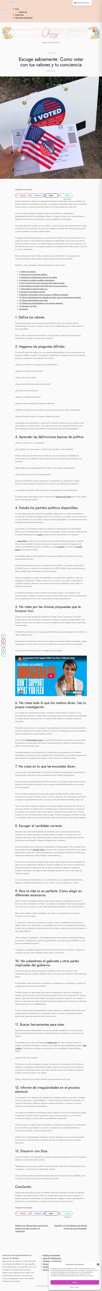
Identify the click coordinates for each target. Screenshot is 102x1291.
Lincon (39, 534)
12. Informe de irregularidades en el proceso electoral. (41, 303)
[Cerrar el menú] (13, 3)
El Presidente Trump (34, 740)
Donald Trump (38, 849)
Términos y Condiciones (52, 1261)
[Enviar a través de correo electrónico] (3, 654)
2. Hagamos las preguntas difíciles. (33, 274)
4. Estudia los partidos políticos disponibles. (37, 280)
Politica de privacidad (51, 1255)
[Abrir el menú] (4, 11)
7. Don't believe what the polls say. (33, 289)
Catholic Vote (52, 1042)
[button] (98, 1264)
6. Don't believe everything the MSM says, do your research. (43, 286)
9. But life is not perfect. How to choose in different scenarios (43, 295)
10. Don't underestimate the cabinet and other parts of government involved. (50, 297)
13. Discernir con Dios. (28, 306)
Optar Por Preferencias (52, 1258)
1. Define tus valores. (27, 271)
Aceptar (74, 1282)
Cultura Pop (51, 53)
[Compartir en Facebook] (3, 636)
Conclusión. (23, 309)
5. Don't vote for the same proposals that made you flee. (42, 283)
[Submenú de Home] (20, 9)
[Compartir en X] (3, 641)
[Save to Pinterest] (3, 645)
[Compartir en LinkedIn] (3, 650)
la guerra (60, 547)
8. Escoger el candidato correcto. (32, 292)
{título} (72, 1287)
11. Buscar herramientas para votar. (33, 300)
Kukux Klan (22, 541)
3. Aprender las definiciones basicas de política (38, 277)
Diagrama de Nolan (63, 497)
